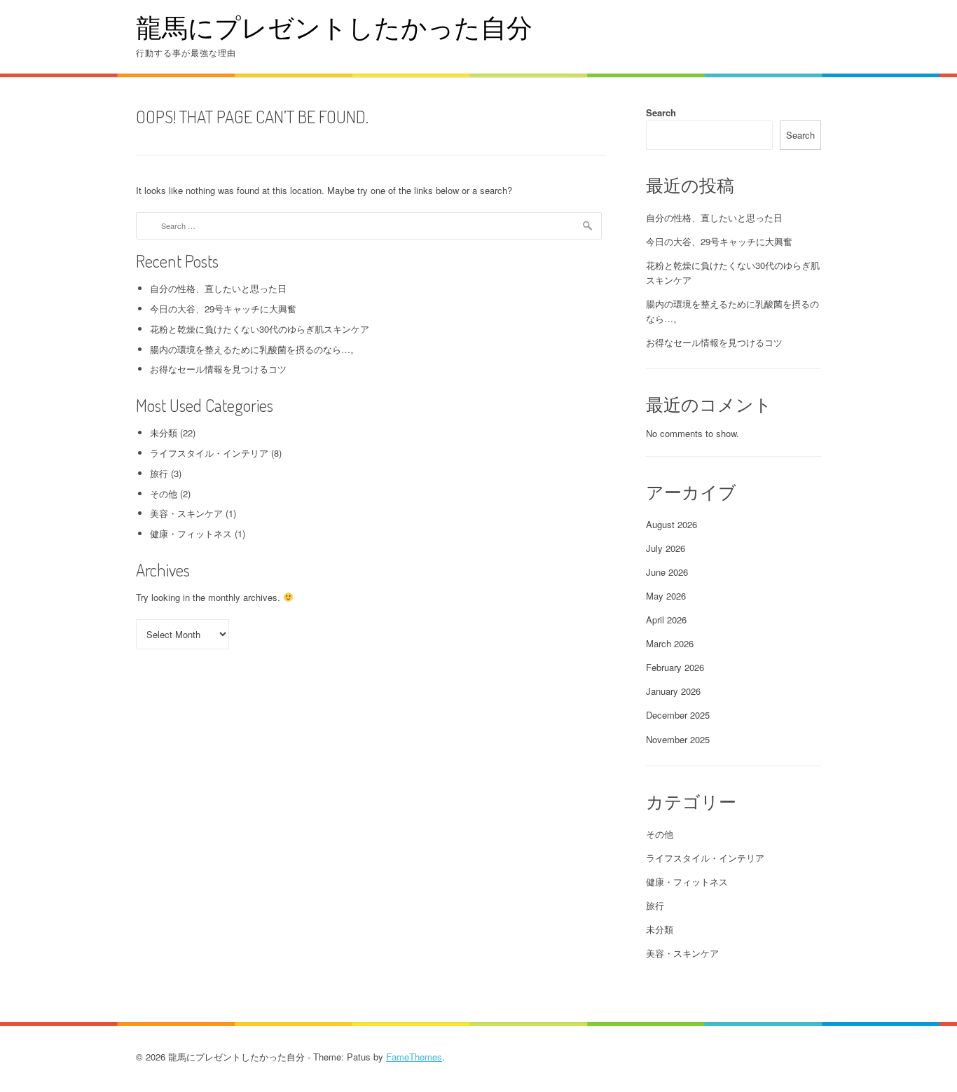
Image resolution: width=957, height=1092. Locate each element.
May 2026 (666, 595)
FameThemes (414, 1056)
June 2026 (667, 572)
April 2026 (666, 619)
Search (661, 112)
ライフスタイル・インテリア (209, 452)
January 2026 (673, 691)
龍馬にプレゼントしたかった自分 (334, 27)
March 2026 (670, 643)
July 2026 (665, 548)
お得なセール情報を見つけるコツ (218, 368)
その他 (163, 493)
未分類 (163, 432)
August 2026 (671, 524)
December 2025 (678, 714)
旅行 (159, 473)
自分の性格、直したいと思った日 (218, 288)
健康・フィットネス (191, 533)
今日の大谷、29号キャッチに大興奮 (223, 308)
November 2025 (678, 739)
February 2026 (675, 667)
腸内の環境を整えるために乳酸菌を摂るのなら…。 (254, 349)
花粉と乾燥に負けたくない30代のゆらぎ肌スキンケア (259, 329)
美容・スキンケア (186, 513)
